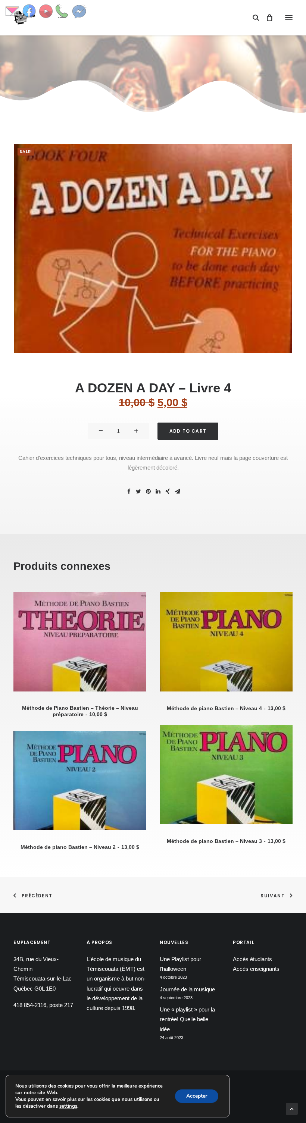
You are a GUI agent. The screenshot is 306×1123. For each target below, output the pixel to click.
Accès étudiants (252, 959)
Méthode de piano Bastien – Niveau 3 (226, 841)
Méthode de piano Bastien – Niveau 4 (226, 708)
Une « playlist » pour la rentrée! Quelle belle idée (187, 1019)
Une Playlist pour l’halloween (180, 964)
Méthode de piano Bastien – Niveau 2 (80, 847)
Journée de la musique (187, 989)
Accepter (196, 1096)
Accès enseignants (256, 969)
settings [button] (68, 1106)
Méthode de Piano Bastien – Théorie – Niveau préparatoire (80, 711)
